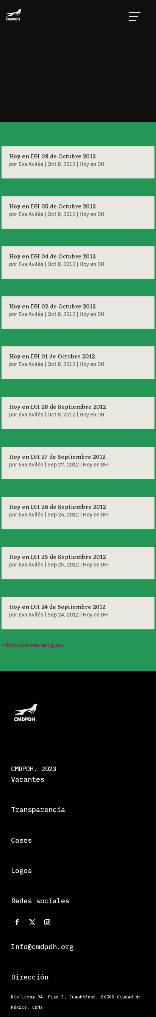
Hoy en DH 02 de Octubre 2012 (52, 307)
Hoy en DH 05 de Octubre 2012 (52, 207)
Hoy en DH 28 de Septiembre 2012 (57, 407)
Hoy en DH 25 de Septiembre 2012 (57, 557)
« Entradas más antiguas (32, 644)
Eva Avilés (31, 164)
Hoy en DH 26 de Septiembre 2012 (57, 507)
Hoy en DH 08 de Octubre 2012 (52, 157)
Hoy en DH (92, 164)
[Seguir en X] (32, 922)
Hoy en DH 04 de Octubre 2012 (52, 257)
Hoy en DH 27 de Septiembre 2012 (57, 457)
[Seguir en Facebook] (17, 922)
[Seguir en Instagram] (47, 922)
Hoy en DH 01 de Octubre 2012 (52, 357)
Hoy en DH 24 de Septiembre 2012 (57, 607)
